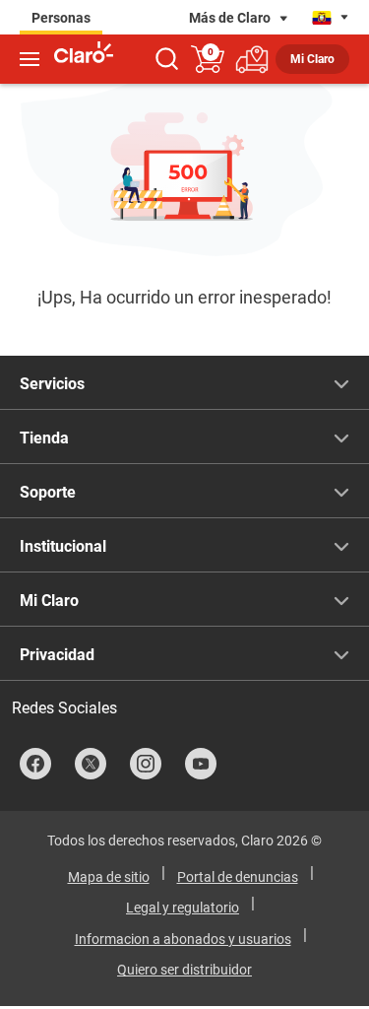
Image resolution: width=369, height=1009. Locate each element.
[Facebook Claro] (35, 763)
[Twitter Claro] (90, 763)
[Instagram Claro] (145, 763)
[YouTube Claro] (200, 763)
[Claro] (83, 55)
